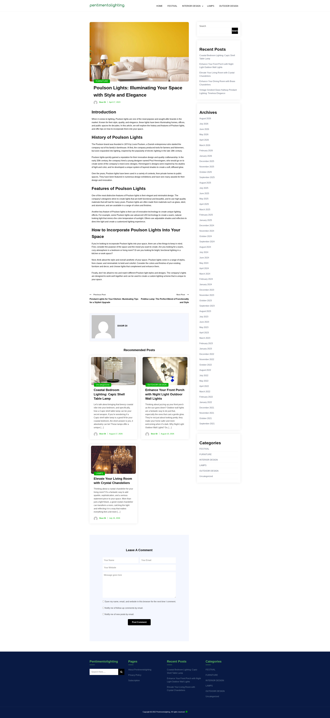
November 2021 (206, 413)
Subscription (134, 680)
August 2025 (205, 183)
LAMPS (210, 6)
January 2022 (205, 402)
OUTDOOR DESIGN (228, 6)
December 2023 (206, 290)
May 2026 (203, 134)
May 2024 (203, 263)
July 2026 (203, 124)
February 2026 (206, 150)
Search (202, 26)
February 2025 (206, 215)
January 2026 (205, 156)
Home (159, 6)
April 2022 (204, 386)
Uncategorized (102, 385)
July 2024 (203, 252)
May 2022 (203, 381)
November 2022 (206, 359)
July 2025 (203, 188)
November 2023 (206, 295)
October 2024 (205, 236)
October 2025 (205, 172)
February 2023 (206, 343)
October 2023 (205, 300)
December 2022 (206, 354)
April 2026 (204, 140)
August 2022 (205, 370)
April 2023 (204, 333)
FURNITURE (102, 81)
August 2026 (205, 118)
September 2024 (207, 241)
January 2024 (205, 284)
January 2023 (205, 349)
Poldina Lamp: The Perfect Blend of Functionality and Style (165, 300)
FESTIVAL (172, 6)
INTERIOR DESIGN (191, 6)
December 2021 (206, 408)
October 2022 (205, 365)
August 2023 (205, 311)
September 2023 (207, 306)
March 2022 (204, 391)
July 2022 (203, 375)
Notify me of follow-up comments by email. (124, 608)
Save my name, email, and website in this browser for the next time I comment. (140, 601)
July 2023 (203, 317)
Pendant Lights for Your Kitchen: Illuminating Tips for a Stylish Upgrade (114, 300)
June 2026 (204, 129)
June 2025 (204, 193)
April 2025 (204, 204)
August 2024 (205, 247)
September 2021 (207, 424)
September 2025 (207, 177)
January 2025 (205, 220)
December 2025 (206, 161)
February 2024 (206, 279)
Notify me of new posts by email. (119, 614)
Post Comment (139, 622)
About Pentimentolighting (139, 670)
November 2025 (206, 167)
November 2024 (206, 231)
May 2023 (203, 327)
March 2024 (204, 274)
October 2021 (205, 418)
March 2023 (204, 338)
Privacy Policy (134, 675)
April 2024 (204, 268)
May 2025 (203, 199)
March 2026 (204, 145)
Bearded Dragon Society (186, 711)
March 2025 (204, 209)
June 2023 (204, 322)
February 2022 (206, 397)
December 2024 (206, 225)
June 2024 (204, 258)
